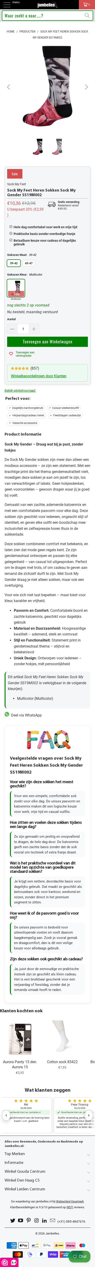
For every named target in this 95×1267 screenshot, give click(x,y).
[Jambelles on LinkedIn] (44, 1220)
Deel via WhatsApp (25, 715)
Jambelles (52, 1233)
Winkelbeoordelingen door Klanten (38, 376)
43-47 (29, 263)
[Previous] (9, 87)
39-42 (14, 263)
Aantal (11, 319)
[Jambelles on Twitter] (12, 1220)
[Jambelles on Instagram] (36, 1220)
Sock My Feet (16, 184)
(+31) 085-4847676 (71, 1221)
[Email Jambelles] (52, 1220)
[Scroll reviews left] (6, 1115)
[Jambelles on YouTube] (20, 1220)
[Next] (86, 87)
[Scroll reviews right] (89, 1115)
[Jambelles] (47, 4)
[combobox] (47, 15)
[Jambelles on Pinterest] (28, 1220)
